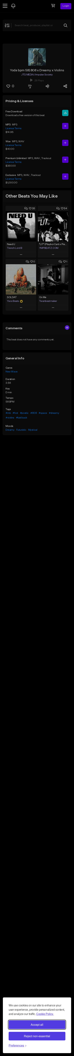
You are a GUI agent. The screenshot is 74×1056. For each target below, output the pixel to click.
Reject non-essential (37, 1036)
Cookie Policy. (45, 1014)
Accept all (37, 1025)
